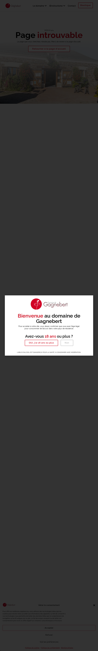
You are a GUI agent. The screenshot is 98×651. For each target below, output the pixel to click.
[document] (49, 325)
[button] (41, 343)
